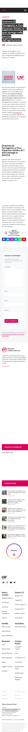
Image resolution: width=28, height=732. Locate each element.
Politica (4, 618)
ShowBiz (5, 623)
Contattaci (17, 695)
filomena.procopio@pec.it (12, 710)
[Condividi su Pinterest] (24, 239)
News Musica (6, 631)
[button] (25, 10)
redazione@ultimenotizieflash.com (11, 709)
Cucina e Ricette (18, 642)
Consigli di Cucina (18, 648)
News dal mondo (20, 627)
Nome (6, 291)
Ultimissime (5, 17)
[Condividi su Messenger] (8, 239)
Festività (4, 671)
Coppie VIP (18, 600)
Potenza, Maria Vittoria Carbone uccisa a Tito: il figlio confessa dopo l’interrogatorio (16, 519)
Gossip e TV (19, 592)
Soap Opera (19, 618)
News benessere (7, 658)
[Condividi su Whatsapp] (20, 239)
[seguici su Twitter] (14, 582)
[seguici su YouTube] (10, 582)
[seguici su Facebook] (3, 582)
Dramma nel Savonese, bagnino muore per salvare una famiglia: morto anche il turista (16, 492)
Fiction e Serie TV (20, 605)
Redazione (4, 695)
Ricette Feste (19, 673)
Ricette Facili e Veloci (19, 668)
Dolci (16, 653)
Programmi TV (19, 609)
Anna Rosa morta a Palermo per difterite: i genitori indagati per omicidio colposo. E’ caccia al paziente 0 (17, 510)
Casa (3, 644)
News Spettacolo (7, 636)
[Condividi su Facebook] (4, 239)
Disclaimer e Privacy (20, 691)
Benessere (6, 641)
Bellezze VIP (18, 596)
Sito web (6, 310)
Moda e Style (6, 649)
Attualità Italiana (7, 598)
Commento (7, 267)
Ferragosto (17, 112)
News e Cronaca (5, 593)
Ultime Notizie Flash (7, 452)
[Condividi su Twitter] (16, 239)
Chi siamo (4, 691)
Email (6, 300)
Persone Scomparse (5, 612)
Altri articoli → (6, 366)
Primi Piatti (18, 662)
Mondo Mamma (7, 653)
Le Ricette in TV (20, 658)
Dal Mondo (5, 602)
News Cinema (6, 627)
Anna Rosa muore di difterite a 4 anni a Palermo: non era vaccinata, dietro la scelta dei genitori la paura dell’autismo (17, 527)
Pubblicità (4, 698)
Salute (4, 662)
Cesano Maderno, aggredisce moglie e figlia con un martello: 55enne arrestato (17, 535)
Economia (5, 607)
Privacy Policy (18, 698)
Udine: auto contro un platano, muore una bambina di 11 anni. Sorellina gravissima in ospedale (16, 501)
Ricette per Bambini (18, 678)
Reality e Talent (20, 613)
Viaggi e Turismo (7, 666)
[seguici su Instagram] (7, 582)
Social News (19, 623)
